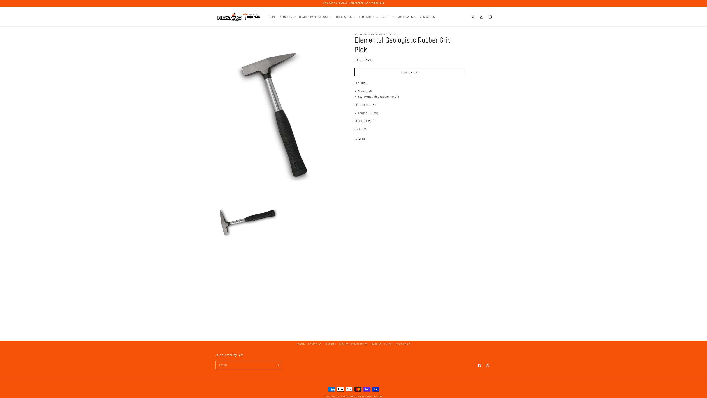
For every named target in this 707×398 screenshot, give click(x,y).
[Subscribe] (277, 365)
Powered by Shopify (374, 396)
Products (330, 343)
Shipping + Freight (382, 343)
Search (301, 343)
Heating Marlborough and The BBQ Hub (348, 396)
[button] (287, 17)
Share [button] (362, 138)
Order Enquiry (410, 72)
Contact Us (314, 343)
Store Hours (403, 343)
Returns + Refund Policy (353, 343)
